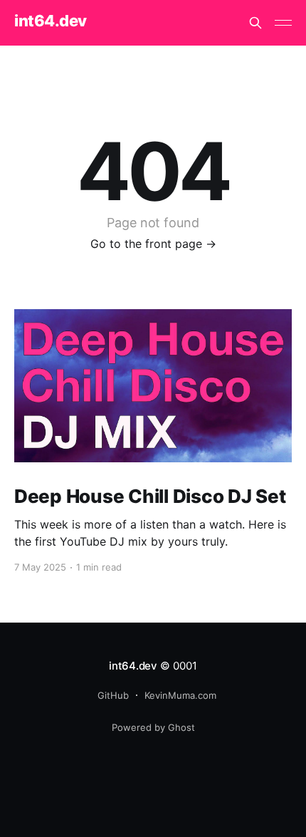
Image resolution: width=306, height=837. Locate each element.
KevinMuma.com (180, 695)
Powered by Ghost (153, 727)
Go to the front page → (153, 243)
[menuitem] (109, 695)
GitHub (113, 695)
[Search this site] (255, 22)
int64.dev (50, 21)
